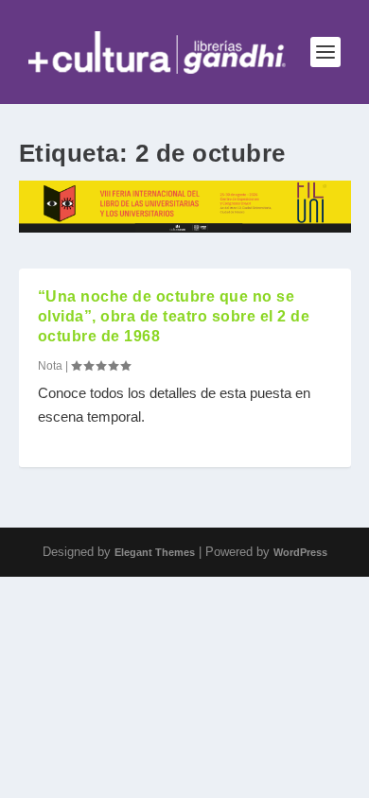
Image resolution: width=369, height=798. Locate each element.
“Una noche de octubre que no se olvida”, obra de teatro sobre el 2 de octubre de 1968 (174, 316)
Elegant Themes (154, 552)
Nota (50, 366)
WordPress (300, 552)
